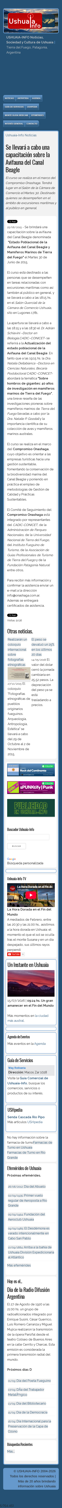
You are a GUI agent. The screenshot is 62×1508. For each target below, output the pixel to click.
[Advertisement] (31, 75)
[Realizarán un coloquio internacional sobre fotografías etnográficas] (19, 680)
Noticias (9, 98)
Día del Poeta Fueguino (29, 1381)
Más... (11, 1451)
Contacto (32, 123)
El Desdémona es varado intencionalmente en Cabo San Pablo (29, 1233)
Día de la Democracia (27, 1412)
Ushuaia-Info (15, 135)
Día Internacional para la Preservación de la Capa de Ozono (29, 1426)
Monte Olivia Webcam (16, 115)
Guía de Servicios (14, 106)
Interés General (14, 123)
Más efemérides (19, 1265)
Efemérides (37, 115)
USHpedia (32, 106)
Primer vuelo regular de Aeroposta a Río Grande (27, 1200)
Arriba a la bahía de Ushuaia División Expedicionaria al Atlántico (31, 1252)
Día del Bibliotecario (27, 1403)
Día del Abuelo (27, 1186)
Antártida (23, 98)
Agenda (36, 98)
